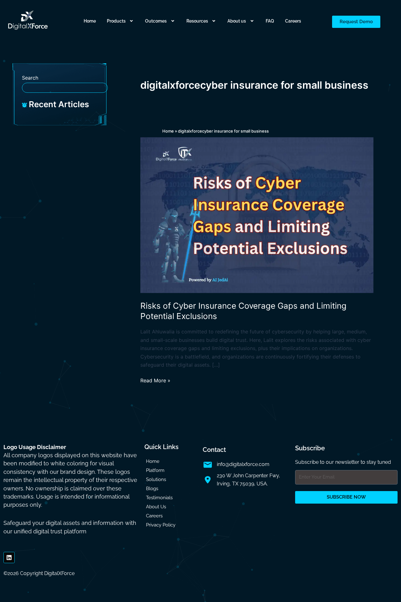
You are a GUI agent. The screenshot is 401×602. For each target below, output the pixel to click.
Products (116, 21)
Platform (155, 470)
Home (90, 21)
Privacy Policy (160, 525)
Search (30, 78)
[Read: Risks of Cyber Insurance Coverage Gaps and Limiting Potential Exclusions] (256, 215)
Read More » (155, 380)
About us (236, 21)
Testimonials (159, 497)
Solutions (156, 479)
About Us (156, 507)
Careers (293, 21)
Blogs (152, 488)
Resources (197, 21)
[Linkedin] (9, 557)
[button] (120, 21)
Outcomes (156, 21)
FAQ (270, 21)
